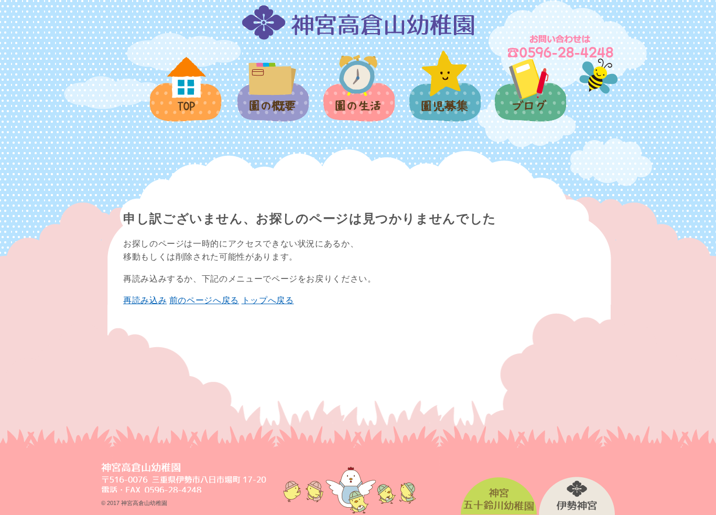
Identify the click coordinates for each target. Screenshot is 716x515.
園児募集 (444, 92)
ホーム (186, 95)
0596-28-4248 (561, 46)
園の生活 (358, 94)
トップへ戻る (268, 300)
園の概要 (272, 98)
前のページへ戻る (204, 300)
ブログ (530, 96)
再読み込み (145, 300)
